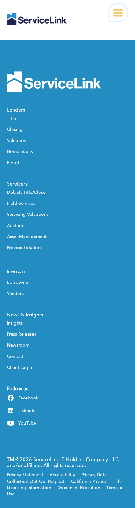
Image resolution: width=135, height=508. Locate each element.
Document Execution (78, 487)
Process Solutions (24, 247)
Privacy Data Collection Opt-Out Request (57, 478)
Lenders (16, 110)
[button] (118, 12)
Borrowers (17, 282)
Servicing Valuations (27, 214)
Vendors (15, 293)
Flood (13, 162)
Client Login (19, 367)
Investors (16, 271)
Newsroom (18, 345)
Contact (15, 356)
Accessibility (62, 474)
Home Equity (20, 151)
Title (11, 118)
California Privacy (88, 481)
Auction (15, 225)
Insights (15, 323)
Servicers (17, 184)
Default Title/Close (26, 192)
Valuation (16, 140)
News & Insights (25, 314)
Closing (15, 129)
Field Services (21, 203)
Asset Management (26, 236)
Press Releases (21, 334)
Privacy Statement (25, 474)
